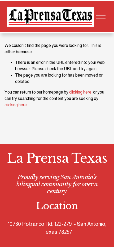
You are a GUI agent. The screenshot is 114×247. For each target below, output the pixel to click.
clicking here (80, 92)
